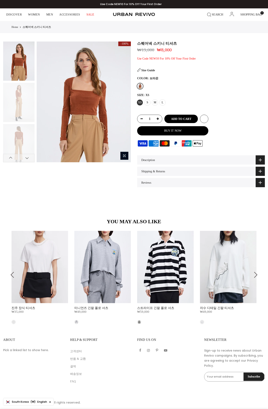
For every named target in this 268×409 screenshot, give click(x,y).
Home (15, 27)
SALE (90, 14)
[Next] (123, 102)
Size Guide (148, 70)
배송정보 (76, 373)
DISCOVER (14, 14)
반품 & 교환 (78, 358)
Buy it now (173, 130)
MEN (49, 14)
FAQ (73, 381)
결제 (73, 366)
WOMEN (34, 14)
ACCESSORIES (69, 14)
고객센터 (76, 351)
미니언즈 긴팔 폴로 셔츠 (91, 308)
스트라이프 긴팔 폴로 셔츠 (155, 308)
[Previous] (43, 102)
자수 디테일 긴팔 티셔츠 (217, 308)
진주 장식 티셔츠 (23, 308)
